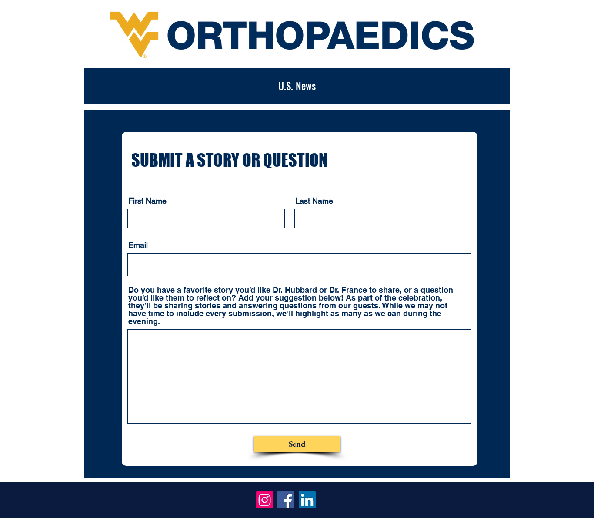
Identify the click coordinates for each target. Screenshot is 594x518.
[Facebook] (285, 499)
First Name (147, 201)
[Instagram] (264, 499)
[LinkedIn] (307, 499)
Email (138, 245)
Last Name (314, 201)
